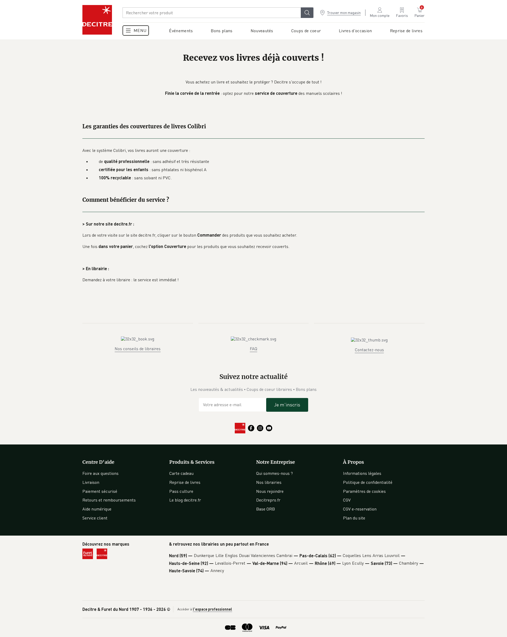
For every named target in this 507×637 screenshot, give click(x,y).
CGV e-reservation (360, 509)
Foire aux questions (100, 473)
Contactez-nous (369, 349)
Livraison (90, 482)
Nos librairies (268, 482)
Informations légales (362, 473)
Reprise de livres (184, 482)
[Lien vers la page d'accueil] (97, 20)
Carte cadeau (181, 473)
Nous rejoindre (270, 491)
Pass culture (181, 491)
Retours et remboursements (109, 500)
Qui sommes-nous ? (274, 473)
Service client (94, 518)
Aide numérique (96, 509)
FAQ (253, 348)
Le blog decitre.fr (185, 500)
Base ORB (265, 509)
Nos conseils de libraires (138, 348)
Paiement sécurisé (99, 491)
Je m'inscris (287, 405)
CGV (347, 500)
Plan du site (354, 518)
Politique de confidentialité (367, 482)
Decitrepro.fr (268, 500)
